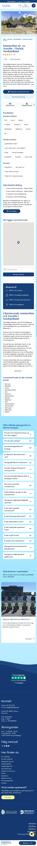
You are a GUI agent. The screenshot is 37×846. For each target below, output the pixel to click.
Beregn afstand (18, 274)
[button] (18, 242)
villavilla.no (32, 829)
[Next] (32, 593)
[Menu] (34, 6)
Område (9, 39)
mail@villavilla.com (12, 707)
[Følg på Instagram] (4, 746)
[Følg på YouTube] (8, 746)
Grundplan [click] (13, 211)
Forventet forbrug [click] (18, 97)
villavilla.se (32, 826)
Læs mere (17, 371)
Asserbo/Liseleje (27, 39)
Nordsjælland (17, 39)
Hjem (4, 39)
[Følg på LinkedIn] (6, 746)
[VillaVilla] (7, 6)
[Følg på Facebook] (2, 746)
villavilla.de (32, 823)
